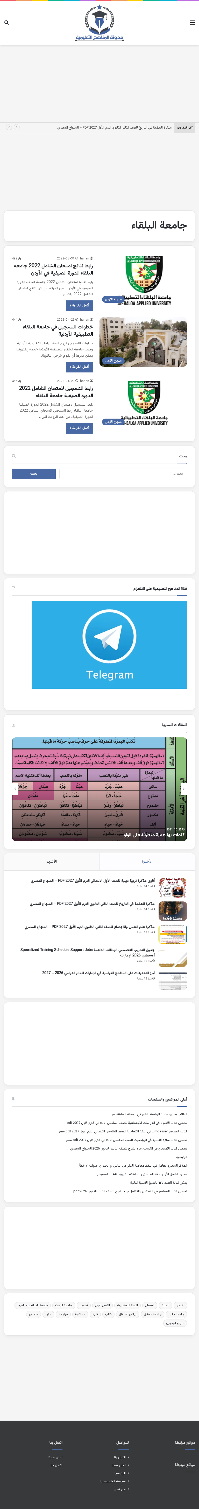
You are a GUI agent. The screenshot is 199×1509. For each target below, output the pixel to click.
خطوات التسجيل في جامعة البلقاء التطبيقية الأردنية (58, 331)
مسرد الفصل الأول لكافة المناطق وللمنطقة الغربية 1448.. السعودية (141, 1174)
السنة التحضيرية (127, 1305)
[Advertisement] (99, 82)
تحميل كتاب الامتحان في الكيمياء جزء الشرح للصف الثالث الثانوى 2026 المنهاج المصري (128, 1148)
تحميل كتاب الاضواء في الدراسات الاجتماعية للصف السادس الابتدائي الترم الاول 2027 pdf (127, 1123)
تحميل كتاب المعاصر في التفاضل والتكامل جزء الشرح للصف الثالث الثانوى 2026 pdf (130, 1191)
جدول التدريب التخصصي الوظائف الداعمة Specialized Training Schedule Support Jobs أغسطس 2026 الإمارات (87, 952)
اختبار (180, 1305)
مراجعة (63, 1314)
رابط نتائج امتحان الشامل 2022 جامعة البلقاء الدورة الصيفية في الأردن (53, 269)
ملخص (33, 1314)
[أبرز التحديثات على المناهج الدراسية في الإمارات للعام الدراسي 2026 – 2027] (173, 980)
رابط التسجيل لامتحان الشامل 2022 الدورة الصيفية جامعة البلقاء (56, 392)
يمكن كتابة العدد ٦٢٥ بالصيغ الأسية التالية (158, 1183)
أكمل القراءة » (79, 305)
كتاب (108, 1314)
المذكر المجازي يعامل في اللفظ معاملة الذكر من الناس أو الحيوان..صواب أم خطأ (133, 1165)
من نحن (120, 1489)
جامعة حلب (176, 1314)
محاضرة (80, 1314)
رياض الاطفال (128, 1314)
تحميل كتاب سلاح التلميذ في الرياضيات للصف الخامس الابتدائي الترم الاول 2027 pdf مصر (126, 1140)
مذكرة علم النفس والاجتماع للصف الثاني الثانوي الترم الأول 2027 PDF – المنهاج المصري (90, 927)
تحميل (84, 1305)
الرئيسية (181, 1157)
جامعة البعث (63, 1305)
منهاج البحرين (175, 1323)
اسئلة (165, 1305)
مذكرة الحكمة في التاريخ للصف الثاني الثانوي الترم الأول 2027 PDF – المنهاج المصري (114, 127)
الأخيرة (147, 862)
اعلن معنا (119, 1465)
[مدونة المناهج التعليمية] (99, 22)
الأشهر (52, 862)
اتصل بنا (120, 1457)
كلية (95, 1314)
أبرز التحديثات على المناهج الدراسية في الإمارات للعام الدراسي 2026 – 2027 (98, 973)
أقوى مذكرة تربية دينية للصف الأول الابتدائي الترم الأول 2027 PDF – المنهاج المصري (93, 881)
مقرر (48, 1314)
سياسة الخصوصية (113, 1481)
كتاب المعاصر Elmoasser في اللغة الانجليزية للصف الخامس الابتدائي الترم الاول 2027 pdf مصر (123, 1131)
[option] (99, 789)
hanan (84, 258)
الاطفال (149, 1305)
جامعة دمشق (152, 1314)
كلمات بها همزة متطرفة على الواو (154, 835)
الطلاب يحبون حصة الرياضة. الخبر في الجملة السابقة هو (149, 1114)
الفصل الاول (102, 1305)
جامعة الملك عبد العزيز (32, 1305)
